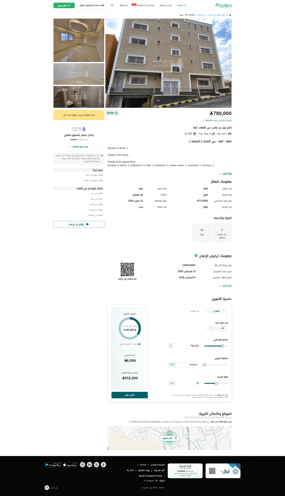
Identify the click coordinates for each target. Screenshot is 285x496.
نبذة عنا (143, 465)
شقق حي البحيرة (96, 210)
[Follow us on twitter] (96, 467)
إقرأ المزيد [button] (227, 174)
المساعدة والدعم (158, 465)
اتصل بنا (130, 470)
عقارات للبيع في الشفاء (93, 180)
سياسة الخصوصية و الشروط (150, 476)
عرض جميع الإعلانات (80, 146)
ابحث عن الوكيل (165, 5)
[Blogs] (181, 5)
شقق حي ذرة (97, 193)
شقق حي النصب (96, 204)
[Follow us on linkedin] (89, 467)
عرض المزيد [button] (227, 285)
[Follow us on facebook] (103, 467)
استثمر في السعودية (144, 5)
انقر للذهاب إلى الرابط (127, 279)
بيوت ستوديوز (143, 470)
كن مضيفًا (124, 5)
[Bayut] (223, 5)
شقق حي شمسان (95, 215)
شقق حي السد (96, 199)
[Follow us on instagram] (82, 467)
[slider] (222, 346)
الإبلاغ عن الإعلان (76, 224)
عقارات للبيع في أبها (94, 175)
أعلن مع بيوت (159, 470)
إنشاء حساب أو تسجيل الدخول (92, 5)
